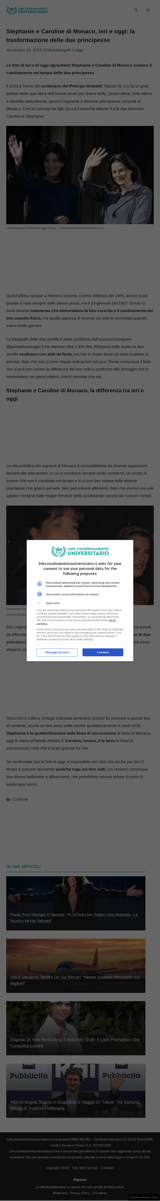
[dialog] (80, 600)
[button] (80, 603)
